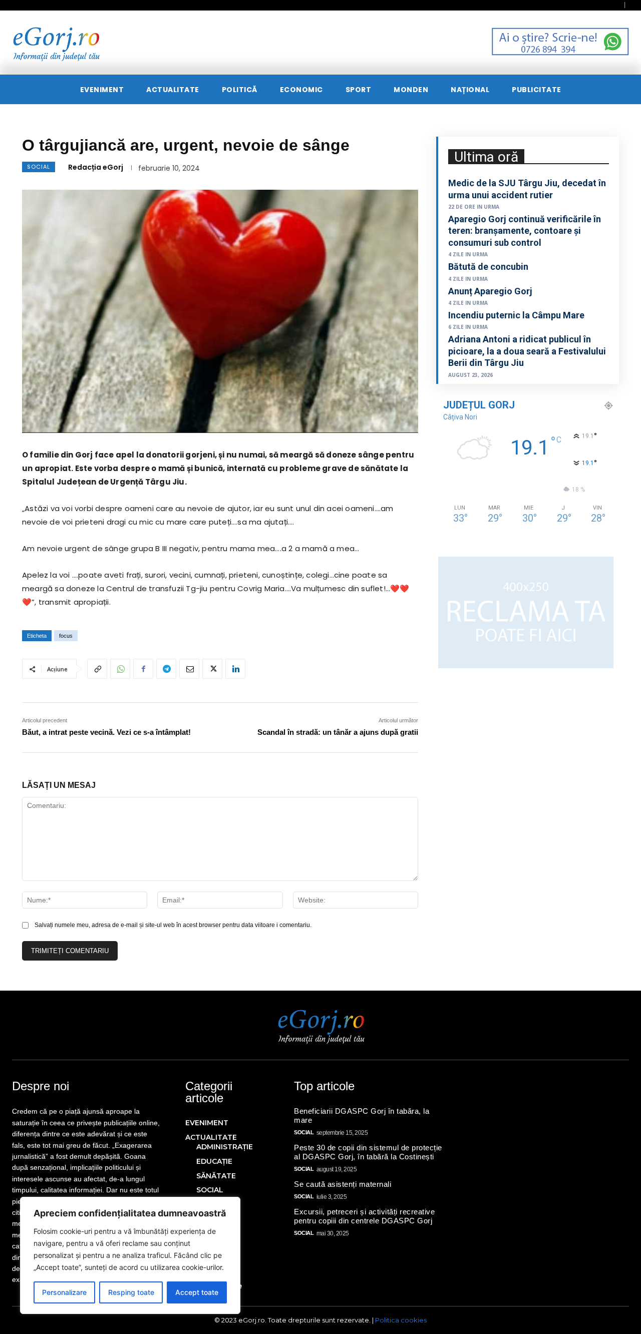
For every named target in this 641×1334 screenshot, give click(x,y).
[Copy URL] (97, 669)
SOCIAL (38, 167)
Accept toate (196, 1292)
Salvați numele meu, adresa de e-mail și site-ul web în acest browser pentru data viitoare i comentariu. (173, 925)
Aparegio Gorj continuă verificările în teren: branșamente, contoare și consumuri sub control (524, 231)
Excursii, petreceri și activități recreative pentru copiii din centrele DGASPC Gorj (364, 1216)
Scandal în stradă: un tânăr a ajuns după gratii (337, 732)
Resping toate (131, 1292)
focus (66, 636)
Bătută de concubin (488, 266)
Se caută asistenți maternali (342, 1184)
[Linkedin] (235, 669)
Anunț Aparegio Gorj (490, 291)
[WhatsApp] (120, 669)
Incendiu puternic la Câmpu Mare (516, 315)
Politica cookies (401, 1320)
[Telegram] (166, 669)
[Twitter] (212, 669)
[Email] (189, 669)
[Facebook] (143, 669)
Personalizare (64, 1292)
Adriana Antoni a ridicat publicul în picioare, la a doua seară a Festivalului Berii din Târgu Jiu (527, 351)
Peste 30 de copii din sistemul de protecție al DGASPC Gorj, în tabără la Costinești (368, 1152)
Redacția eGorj (95, 167)
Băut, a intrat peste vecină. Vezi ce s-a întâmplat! (106, 732)
